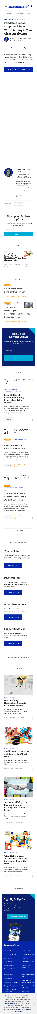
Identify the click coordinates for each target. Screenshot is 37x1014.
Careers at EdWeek (10, 969)
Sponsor (7, 304)
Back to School (19, 204)
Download (20, 19)
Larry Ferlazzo (8, 264)
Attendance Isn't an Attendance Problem (14, 447)
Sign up (18, 358)
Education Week (27, 177)
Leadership (10, 13)
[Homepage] (19, 6)
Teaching (8, 19)
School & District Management (16, 487)
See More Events (18, 531)
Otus (18, 518)
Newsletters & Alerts (11, 982)
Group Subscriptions (11, 986)
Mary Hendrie (8, 768)
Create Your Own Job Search (17, 657)
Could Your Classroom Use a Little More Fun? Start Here (16, 754)
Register (8, 419)
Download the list (17, 69)
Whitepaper (25, 285)
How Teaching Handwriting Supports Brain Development (15, 703)
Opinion (16, 251)
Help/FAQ (25, 958)
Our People (8, 961)
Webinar (7, 442)
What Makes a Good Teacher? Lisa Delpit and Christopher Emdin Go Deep (16, 860)
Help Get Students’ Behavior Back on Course (16, 290)
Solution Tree (22, 296)
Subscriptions (8, 978)
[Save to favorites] (18, 47)
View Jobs (12, 566)
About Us (7, 950)
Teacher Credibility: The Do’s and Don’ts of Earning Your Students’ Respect (15, 806)
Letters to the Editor (29, 954)
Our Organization (10, 954)
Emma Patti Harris (18, 38)
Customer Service (28, 961)
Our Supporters (9, 965)
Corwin (18, 466)
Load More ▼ (18, 888)
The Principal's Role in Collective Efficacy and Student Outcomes (15, 497)
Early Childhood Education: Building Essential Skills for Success (14, 399)
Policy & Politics (21, 13)
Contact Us (26, 950)
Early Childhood (10, 389)
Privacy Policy (10, 1003)
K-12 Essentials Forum (12, 392)
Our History (8, 958)
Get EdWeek (8, 975)
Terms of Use (23, 1009)
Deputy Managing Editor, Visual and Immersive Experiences (22, 176)
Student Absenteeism (20, 439)
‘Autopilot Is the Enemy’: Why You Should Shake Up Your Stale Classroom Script (15, 257)
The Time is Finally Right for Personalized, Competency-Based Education (17, 312)
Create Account (18, 917)
